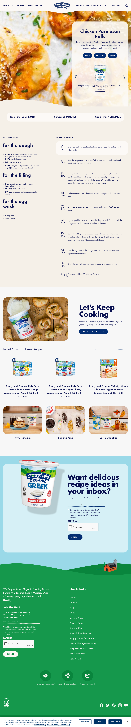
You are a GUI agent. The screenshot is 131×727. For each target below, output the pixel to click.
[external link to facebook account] (101, 705)
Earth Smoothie (108, 438)
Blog (72, 607)
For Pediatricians (78, 653)
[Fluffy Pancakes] (22, 420)
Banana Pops (65, 438)
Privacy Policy (76, 622)
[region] (65, 722)
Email (87, 55)
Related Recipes (33, 348)
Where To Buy (35, 6)
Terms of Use (76, 627)
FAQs (72, 612)
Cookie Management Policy (83, 643)
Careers (73, 602)
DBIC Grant (75, 658)
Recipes (20, 6)
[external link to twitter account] (108, 705)
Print (112, 55)
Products (8, 6)
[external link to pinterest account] (114, 705)
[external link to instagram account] (120, 705)
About (79, 6)
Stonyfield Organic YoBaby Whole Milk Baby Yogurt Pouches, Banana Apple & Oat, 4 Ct (108, 389)
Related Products (11, 348)
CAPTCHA (72, 521)
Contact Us (75, 597)
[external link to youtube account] (126, 705)
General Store (76, 617)
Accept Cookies (115, 721)
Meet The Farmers (114, 6)
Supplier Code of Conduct (82, 648)
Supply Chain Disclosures (82, 638)
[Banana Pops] (65, 420)
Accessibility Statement (81, 632)
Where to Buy (100, 90)
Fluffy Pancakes (23, 438)
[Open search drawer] (126, 5)
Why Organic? (93, 6)
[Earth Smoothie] (108, 420)
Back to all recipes (93, 332)
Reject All (100, 721)
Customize (85, 721)
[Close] (127, 722)
